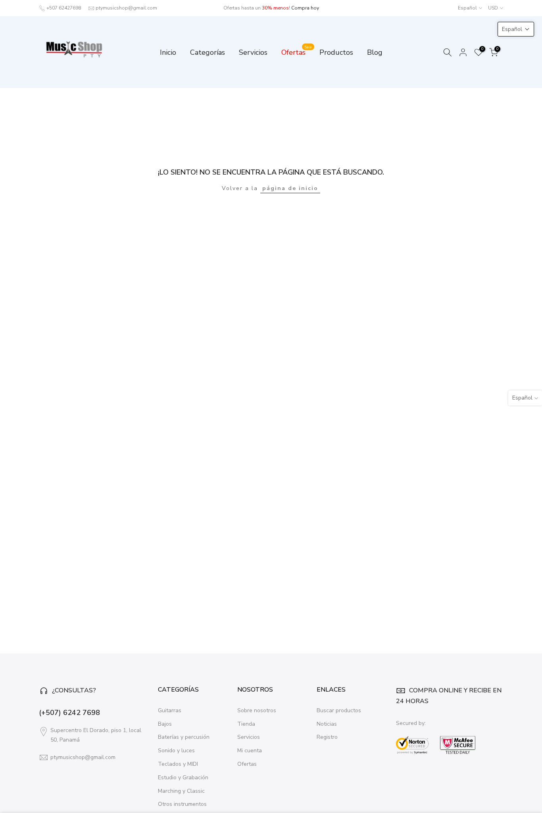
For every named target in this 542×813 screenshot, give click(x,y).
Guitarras (169, 710)
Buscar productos (339, 710)
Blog (374, 52)
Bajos (165, 724)
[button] (516, 29)
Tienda (246, 724)
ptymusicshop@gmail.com (126, 8)
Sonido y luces (176, 750)
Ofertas (296, 52)
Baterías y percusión (183, 737)
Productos (336, 52)
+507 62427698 (63, 8)
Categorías (207, 52)
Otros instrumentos (182, 804)
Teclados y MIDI (178, 764)
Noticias (327, 724)
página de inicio (290, 188)
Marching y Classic (181, 791)
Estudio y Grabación (183, 777)
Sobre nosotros (256, 710)
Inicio (168, 52)
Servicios (253, 52)
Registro (327, 737)
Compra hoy (305, 8)
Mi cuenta (249, 750)
